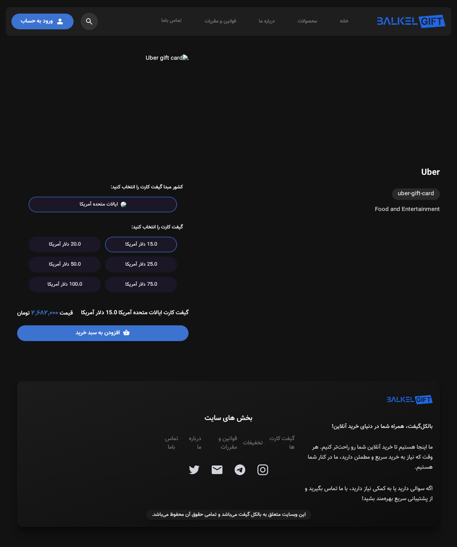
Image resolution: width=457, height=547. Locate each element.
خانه (344, 21)
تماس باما (171, 21)
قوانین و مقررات (220, 21)
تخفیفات (253, 443)
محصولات (307, 21)
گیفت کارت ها (282, 443)
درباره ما (267, 21)
